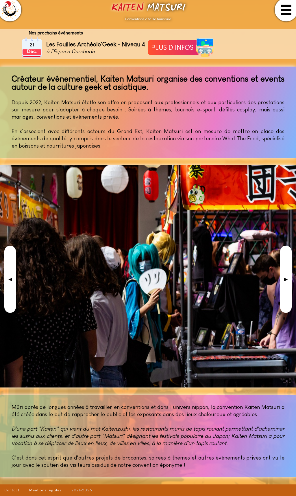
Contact (11, 490)
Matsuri (148, 8)
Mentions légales (45, 490)
